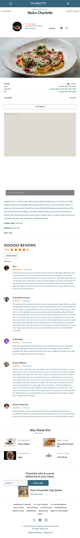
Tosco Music (62, 457)
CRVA (40, 514)
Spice (20, 457)
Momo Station (24, 444)
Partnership (61, 508)
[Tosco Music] (49, 455)
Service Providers (59, 511)
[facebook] (40, 520)
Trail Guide (18, 508)
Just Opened (32, 508)
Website (52, 28)
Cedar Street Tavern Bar (65, 445)
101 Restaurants (58, 505)
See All (39, 433)
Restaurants (24, 440)
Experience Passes (22, 505)
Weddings (31, 511)
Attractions (63, 453)
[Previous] (3, 57)
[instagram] (46, 520)
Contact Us (48, 532)
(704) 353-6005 (30, 28)
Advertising (46, 508)
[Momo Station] (10, 442)
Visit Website (40, 107)
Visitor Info (18, 511)
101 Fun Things (40, 505)
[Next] (76, 57)
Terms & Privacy (35, 532)
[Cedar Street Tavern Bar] (49, 442)
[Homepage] (39, 3)
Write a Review (11, 256)
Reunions (43, 511)
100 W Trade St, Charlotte (33, 26)
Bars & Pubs (62, 440)
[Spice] (10, 455)
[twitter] (34, 520)
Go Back (6, 11)
